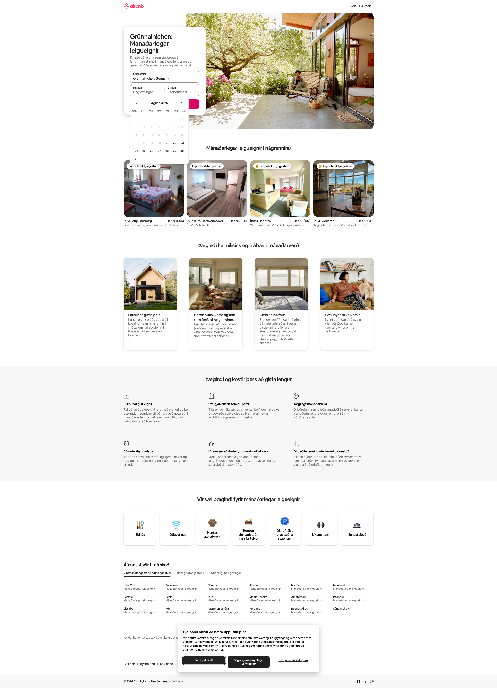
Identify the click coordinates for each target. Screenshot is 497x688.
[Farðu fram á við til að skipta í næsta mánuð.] (182, 103)
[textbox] (147, 92)
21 (167, 143)
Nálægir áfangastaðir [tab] (190, 573)
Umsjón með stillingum (293, 660)
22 (174, 143)
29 (174, 151)
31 (136, 159)
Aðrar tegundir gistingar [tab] (225, 573)
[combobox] (164, 78)
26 (151, 151)
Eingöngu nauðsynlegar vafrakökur (249, 662)
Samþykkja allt (204, 660)
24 (136, 151)
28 (167, 151)
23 (182, 143)
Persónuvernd (160, 681)
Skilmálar (178, 681)
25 (143, 151)
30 (182, 151)
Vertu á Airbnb (360, 6)
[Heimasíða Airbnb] (134, 6)
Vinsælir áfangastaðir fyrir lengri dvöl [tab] (147, 573)
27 (159, 151)
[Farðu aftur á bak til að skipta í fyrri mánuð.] (137, 103)
